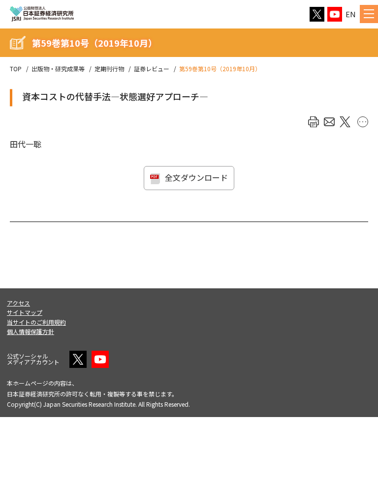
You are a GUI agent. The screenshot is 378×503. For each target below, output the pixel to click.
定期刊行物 (109, 69)
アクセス (18, 303)
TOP (16, 69)
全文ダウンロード (196, 177)
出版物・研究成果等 (58, 69)
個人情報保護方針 (30, 331)
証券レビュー (151, 69)
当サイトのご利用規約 (36, 322)
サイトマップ (24, 312)
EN (351, 14)
